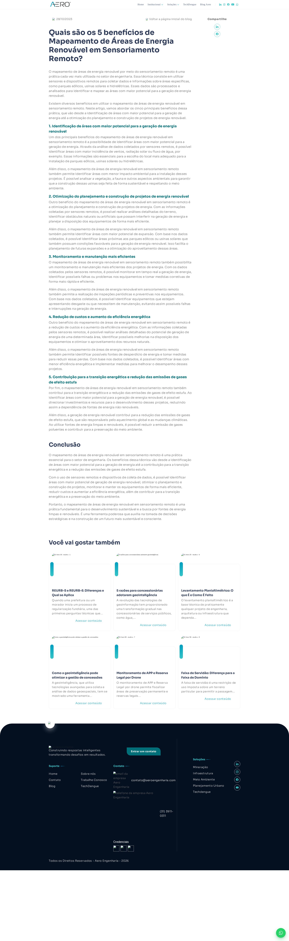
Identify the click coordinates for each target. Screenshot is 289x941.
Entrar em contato (143, 751)
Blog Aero (205, 4)
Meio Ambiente (204, 779)
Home (141, 4)
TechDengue (189, 4)
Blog (52, 786)
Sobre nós (88, 773)
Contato (55, 780)
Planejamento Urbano (208, 785)
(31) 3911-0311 (166, 813)
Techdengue (202, 792)
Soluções (172, 4)
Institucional (154, 4)
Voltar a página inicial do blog (170, 19)
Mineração (200, 767)
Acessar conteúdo (88, 620)
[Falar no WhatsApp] (281, 933)
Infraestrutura (203, 773)
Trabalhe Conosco (94, 780)
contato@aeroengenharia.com (153, 780)
